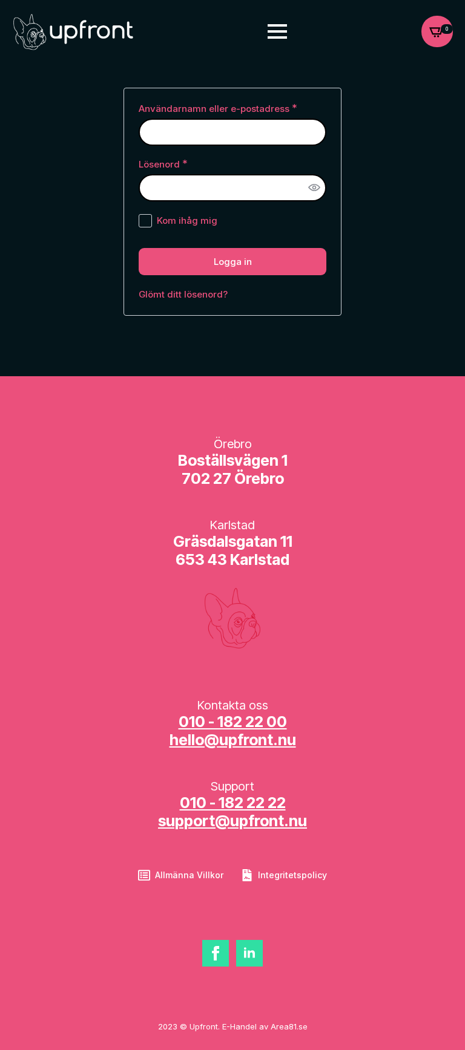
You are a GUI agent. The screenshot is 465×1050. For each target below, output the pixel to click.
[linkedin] (249, 953)
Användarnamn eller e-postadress (232, 108)
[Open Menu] (277, 31)
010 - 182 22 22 (233, 803)
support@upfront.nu (232, 821)
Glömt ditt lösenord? (183, 294)
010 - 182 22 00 (233, 721)
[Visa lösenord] (314, 187)
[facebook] (215, 953)
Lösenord (191, 163)
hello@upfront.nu (233, 740)
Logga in (233, 261)
